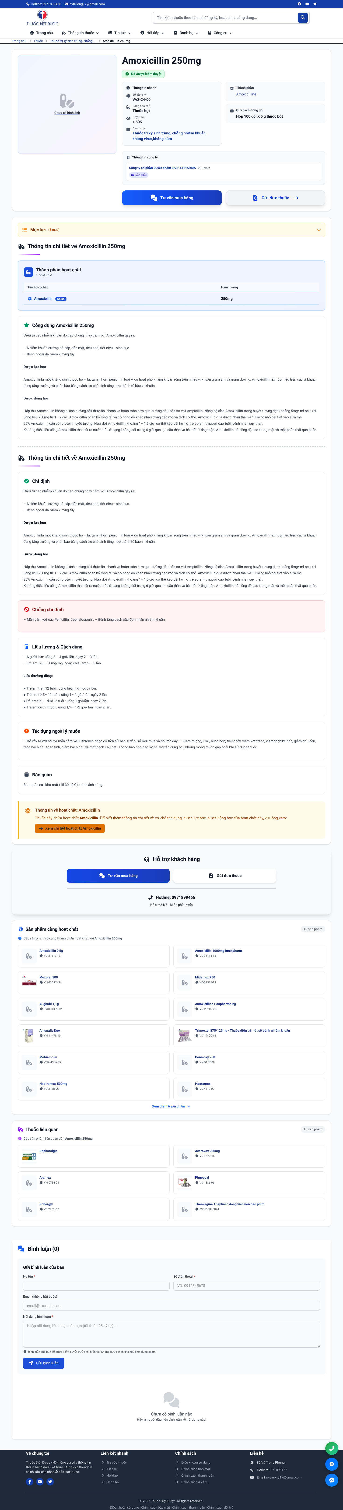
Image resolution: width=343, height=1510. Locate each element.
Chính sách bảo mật (195, 1469)
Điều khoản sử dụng (195, 1462)
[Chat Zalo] (331, 1464)
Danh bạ (187, 33)
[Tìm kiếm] (303, 18)
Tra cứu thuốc (117, 1462)
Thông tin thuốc (81, 33)
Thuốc (38, 41)
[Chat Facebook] (331, 1480)
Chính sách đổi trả (194, 1482)
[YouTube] (307, 4)
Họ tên (29, 1276)
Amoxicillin (49, 298)
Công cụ (221, 33)
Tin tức (120, 33)
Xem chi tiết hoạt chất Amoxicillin (73, 828)
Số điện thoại (184, 1276)
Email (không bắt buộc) (40, 1296)
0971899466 (278, 1470)
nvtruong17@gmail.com (283, 1477)
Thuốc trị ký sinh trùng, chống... (72, 41)
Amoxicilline (246, 94)
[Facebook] (300, 4)
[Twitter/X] (315, 4)
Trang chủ (44, 33)
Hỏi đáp (153, 33)
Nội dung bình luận (38, 1316)
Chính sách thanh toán (197, 1475)
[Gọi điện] (331, 1448)
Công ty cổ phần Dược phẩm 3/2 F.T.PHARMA (169, 168)
